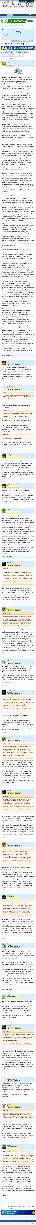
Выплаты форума (14, 40)
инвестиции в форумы (7, 55)
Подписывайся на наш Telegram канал (25, 40)
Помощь (33, 1220)
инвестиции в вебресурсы (22, 52)
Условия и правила (31, 1223)
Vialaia (9, 1104)
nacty (8, 1077)
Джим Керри (5, 355)
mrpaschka (10, 386)
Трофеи (25, 14)
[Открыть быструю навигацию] (34, 25)
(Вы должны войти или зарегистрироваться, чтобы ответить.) (21, 1206)
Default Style (3, 1220)
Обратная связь (26, 1220)
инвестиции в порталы (7, 54)
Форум (10, 14)
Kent (8, 454)
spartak (4, 556)
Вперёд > (12, 58)
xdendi (9, 1145)
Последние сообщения (7, 17)
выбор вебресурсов (9, 52)
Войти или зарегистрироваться (26, 1)
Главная (4, 14)
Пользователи (18, 14)
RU (7, 1220)
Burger (9, 944)
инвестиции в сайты (18, 54)
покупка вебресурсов (19, 55)
